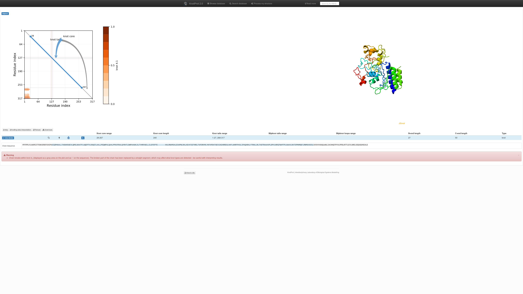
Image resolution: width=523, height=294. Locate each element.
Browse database (217, 3)
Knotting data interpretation (21, 129)
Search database (239, 3)
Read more (311, 3)
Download (48, 129)
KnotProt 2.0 (196, 3)
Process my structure (262, 3)
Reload (37, 129)
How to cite (190, 172)
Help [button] (6, 129)
